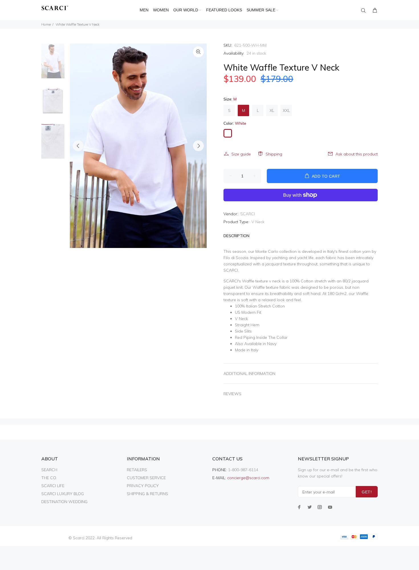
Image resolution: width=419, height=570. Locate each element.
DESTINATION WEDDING (64, 501)
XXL (286, 110)
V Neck (258, 221)
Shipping (274, 154)
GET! (367, 492)
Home (46, 24)
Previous (78, 145)
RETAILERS (137, 469)
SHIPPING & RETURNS (147, 493)
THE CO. (49, 477)
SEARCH (49, 469)
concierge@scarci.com (248, 477)
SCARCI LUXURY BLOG (62, 493)
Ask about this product (356, 154)
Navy (271, 343)
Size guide (241, 154)
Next (198, 145)
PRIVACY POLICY (143, 485)
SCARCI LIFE (52, 485)
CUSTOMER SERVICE (146, 477)
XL (272, 110)
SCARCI (247, 213)
